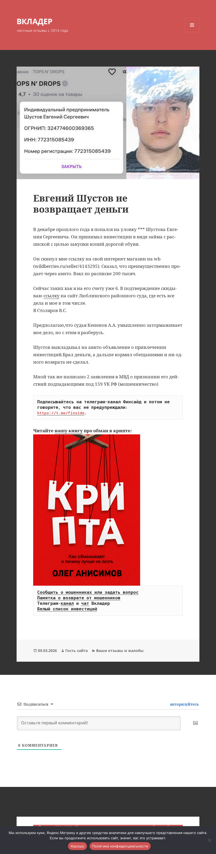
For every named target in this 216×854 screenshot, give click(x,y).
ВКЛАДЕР (34, 21)
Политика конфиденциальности (120, 846)
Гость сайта (76, 650)
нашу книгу (69, 431)
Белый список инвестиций (67, 608)
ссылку (51, 296)
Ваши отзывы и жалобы (120, 650)
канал (67, 603)
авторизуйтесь (184, 704)
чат (85, 603)
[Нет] (209, 840)
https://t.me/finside (61, 412)
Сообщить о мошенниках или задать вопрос (88, 592)
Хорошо (78, 846)
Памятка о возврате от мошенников (78, 597)
